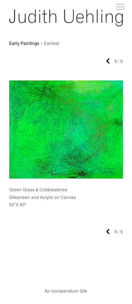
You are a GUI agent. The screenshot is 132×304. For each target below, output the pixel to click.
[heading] (66, 24)
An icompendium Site (66, 291)
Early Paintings (24, 43)
